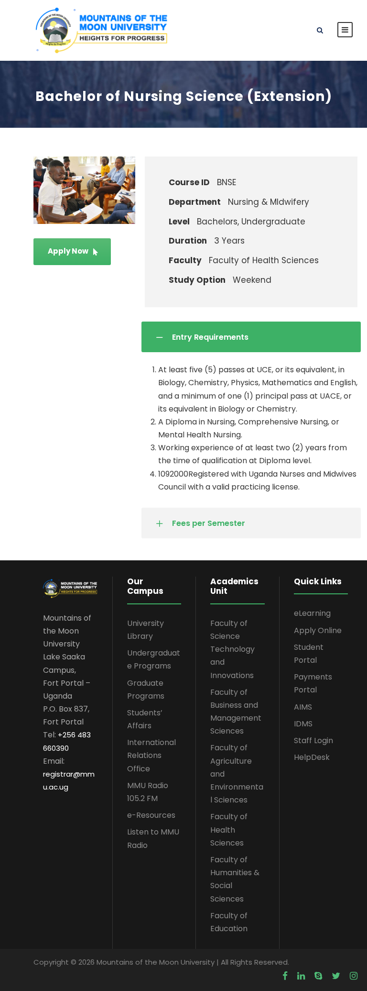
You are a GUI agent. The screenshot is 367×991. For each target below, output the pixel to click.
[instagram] (353, 976)
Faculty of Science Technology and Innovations (232, 649)
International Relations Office (151, 755)
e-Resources (151, 815)
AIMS (303, 707)
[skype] (318, 976)
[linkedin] (301, 976)
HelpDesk (312, 757)
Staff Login (313, 740)
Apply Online (318, 630)
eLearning (312, 613)
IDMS (303, 723)
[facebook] (285, 976)
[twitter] (336, 976)
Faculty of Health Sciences (229, 829)
